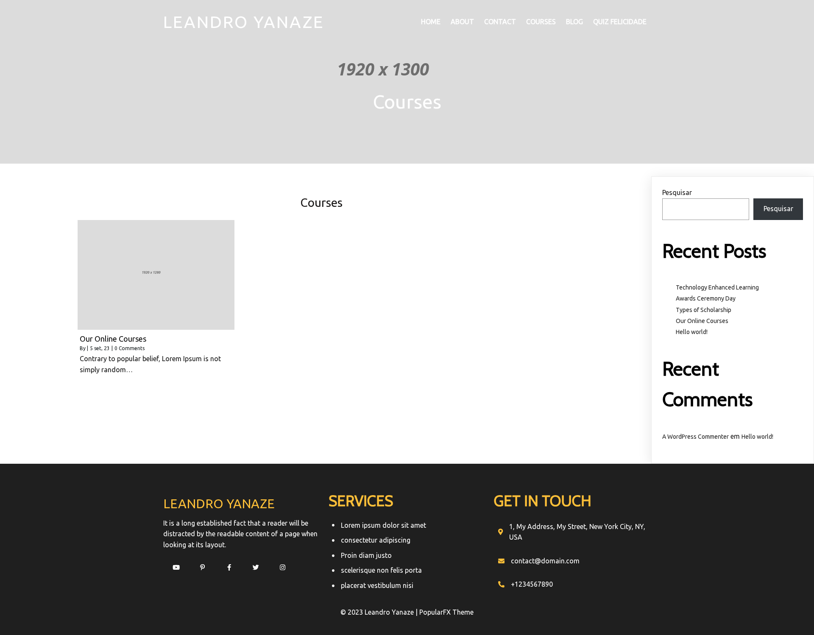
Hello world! (692, 332)
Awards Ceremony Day (706, 298)
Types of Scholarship (703, 309)
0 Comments (129, 348)
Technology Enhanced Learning (717, 287)
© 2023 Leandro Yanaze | (379, 612)
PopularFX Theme (446, 612)
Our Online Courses (702, 321)
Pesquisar (677, 192)
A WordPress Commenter (695, 436)
